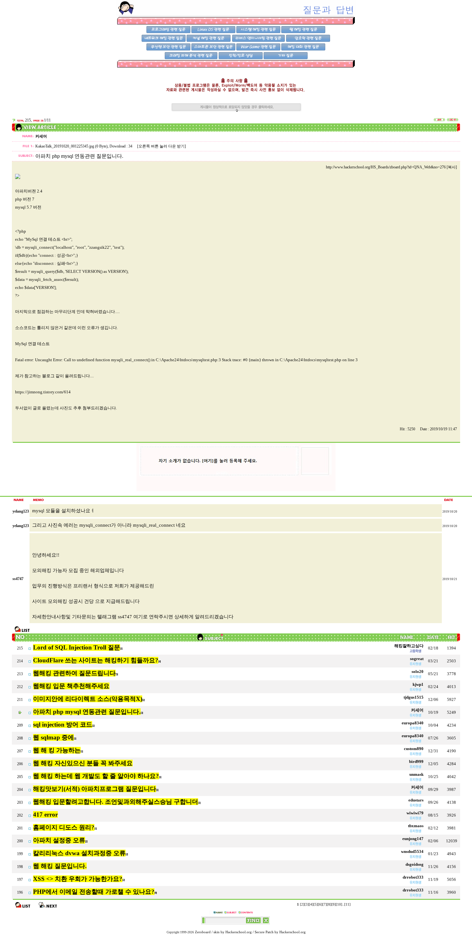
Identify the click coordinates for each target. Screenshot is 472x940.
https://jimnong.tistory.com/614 (43, 391)
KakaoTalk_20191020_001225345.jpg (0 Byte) (71, 146)
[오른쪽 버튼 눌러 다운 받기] (161, 146)
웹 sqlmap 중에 (53, 737)
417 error (45, 814)
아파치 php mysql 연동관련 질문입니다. (87, 711)
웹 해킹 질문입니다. (60, 866)
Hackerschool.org (238, 932)
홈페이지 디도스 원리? (63, 827)
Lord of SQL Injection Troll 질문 (76, 647)
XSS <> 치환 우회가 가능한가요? (77, 878)
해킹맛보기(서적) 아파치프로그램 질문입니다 (94, 788)
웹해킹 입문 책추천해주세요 (71, 686)
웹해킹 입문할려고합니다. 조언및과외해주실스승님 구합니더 (115, 801)
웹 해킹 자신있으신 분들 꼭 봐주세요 (83, 763)
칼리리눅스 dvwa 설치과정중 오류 (79, 853)
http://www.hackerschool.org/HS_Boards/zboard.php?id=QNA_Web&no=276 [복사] (391, 167)
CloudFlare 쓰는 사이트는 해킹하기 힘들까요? (95, 660)
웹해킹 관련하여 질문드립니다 (74, 673)
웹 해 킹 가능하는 (57, 750)
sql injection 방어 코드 (62, 724)
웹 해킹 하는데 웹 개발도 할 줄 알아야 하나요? (96, 776)
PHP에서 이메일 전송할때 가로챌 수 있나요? (93, 891)
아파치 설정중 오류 (59, 840)
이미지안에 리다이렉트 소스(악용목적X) (87, 698)
